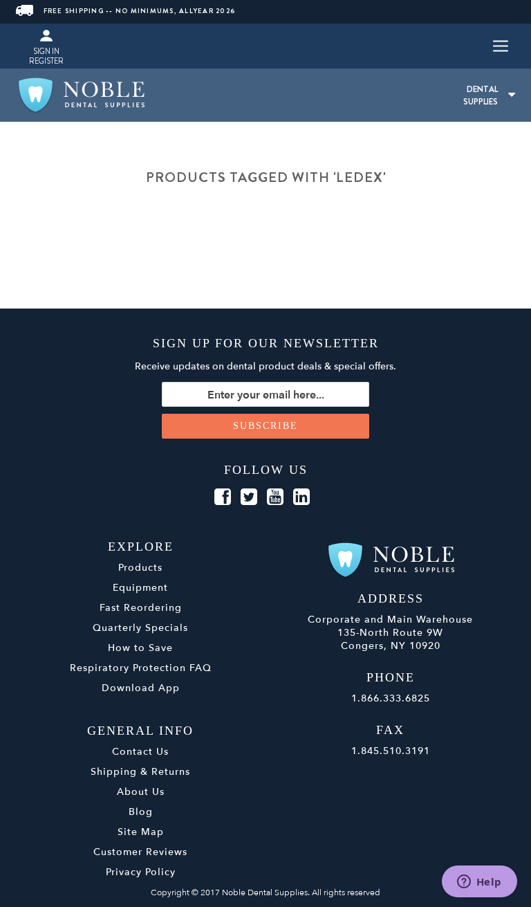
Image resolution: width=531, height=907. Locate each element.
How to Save (140, 647)
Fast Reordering (141, 607)
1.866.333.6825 (390, 698)
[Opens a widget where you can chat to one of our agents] (479, 882)
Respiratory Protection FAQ (141, 668)
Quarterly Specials (140, 627)
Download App (141, 688)
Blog (141, 811)
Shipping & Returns (140, 771)
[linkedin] (301, 497)
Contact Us (140, 751)
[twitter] (249, 497)
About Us (141, 791)
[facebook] (222, 497)
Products (140, 567)
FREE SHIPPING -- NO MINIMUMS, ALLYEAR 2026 (140, 11)
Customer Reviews (140, 852)
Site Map (141, 832)
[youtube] (275, 497)
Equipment (140, 587)
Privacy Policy (141, 872)
